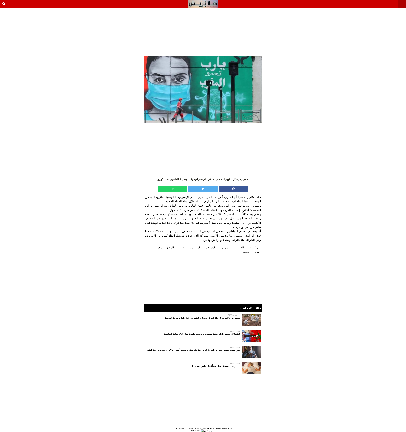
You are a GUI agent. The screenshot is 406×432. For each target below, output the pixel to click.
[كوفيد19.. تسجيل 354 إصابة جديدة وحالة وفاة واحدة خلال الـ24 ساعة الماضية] (203, 336)
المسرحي (211, 247)
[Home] (203, 4)
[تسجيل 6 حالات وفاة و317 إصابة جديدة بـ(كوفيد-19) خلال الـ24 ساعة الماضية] (203, 320)
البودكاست (254, 247)
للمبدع (170, 247)
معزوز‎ (257, 252)
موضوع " (244, 252)
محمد (159, 247)
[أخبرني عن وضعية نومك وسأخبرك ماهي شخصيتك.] (203, 368)
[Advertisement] (382, 32)
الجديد (241, 247)
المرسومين (226, 247)
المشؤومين (194, 247)
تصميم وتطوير (209, 430)
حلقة (181, 247)
